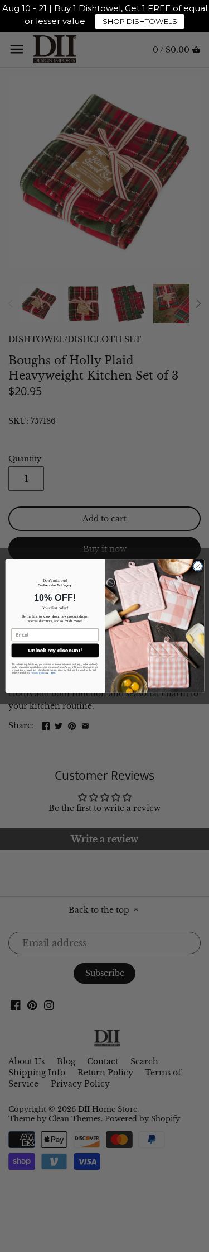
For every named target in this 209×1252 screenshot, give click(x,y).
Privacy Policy (37, 672)
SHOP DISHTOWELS (140, 21)
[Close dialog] (197, 566)
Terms (52, 672)
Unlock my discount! (55, 651)
